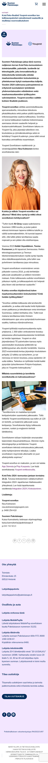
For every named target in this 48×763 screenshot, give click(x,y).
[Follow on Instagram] (9, 714)
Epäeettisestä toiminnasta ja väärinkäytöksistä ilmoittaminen (24, 755)
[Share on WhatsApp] (15, 541)
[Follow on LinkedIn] (13, 714)
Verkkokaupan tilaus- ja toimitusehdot (24, 752)
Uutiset (5, 12)
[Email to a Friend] (28, 541)
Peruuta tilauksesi (24, 759)
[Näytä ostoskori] (36, 4)
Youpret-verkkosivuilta (25, 470)
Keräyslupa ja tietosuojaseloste (24, 747)
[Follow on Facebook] (4, 714)
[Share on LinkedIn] (33, 541)
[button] (44, 4)
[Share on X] (24, 541)
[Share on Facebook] (19, 541)
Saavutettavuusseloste (24, 749)
